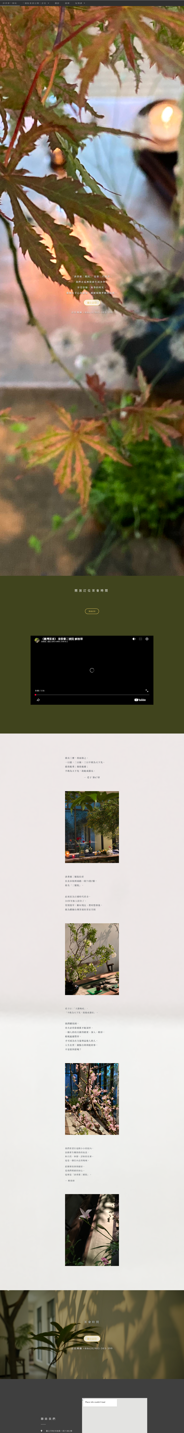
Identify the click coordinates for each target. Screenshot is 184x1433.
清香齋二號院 (10, 3)
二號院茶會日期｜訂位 (34, 3)
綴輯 (67, 3)
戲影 (57, 3)
